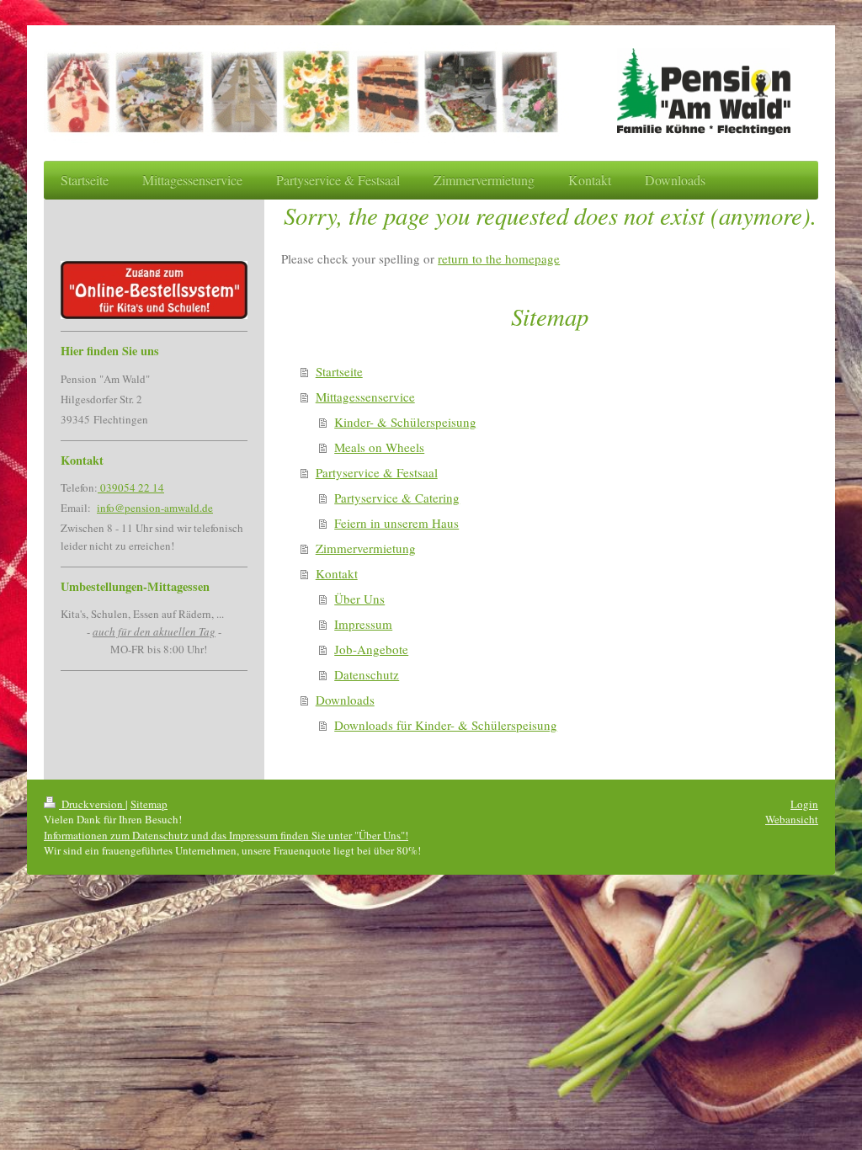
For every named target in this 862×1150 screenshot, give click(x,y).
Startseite (339, 371)
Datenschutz (366, 674)
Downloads (345, 699)
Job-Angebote (371, 649)
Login (804, 804)
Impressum (363, 623)
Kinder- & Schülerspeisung (405, 421)
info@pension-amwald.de (155, 507)
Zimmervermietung (366, 548)
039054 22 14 (131, 487)
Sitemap (149, 804)
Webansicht (791, 819)
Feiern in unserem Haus (396, 522)
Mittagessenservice (365, 396)
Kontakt (337, 573)
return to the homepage (499, 258)
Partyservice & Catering (397, 497)
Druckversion (92, 804)
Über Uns (359, 598)
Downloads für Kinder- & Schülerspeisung (445, 724)
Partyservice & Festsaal (377, 472)
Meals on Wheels (379, 447)
